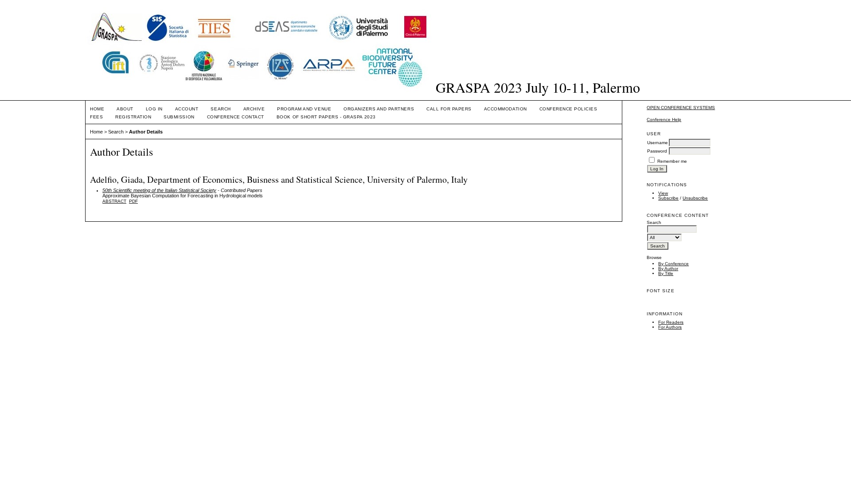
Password (657, 151)
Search (220, 108)
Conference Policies (568, 108)
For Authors (670, 327)
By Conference (673, 263)
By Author (668, 268)
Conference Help (664, 119)
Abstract (114, 201)
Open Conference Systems (681, 107)
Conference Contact (235, 116)
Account (187, 108)
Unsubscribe (695, 198)
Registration (133, 116)
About (125, 108)
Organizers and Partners (379, 108)
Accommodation (505, 108)
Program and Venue (304, 108)
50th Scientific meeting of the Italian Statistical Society (159, 190)
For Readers (670, 322)
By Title (665, 273)
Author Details (146, 131)
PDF (133, 201)
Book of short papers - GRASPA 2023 (326, 116)
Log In (154, 108)
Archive (254, 108)
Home (97, 108)
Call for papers (449, 108)
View (663, 193)
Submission (179, 116)
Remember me (672, 161)
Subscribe (668, 198)
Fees (96, 116)
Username (657, 142)
